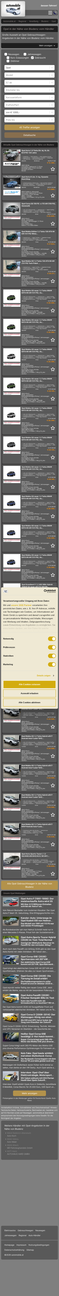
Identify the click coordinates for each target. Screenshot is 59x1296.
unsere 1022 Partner (21, 605)
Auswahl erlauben (29, 693)
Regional (22, 21)
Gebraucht (40, 57)
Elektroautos (10, 1230)
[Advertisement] (29, 1192)
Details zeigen (43, 675)
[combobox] (6, 67)
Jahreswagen (34, 54)
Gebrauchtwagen (25, 1230)
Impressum (21, 1245)
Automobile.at (9, 21)
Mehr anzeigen (29, 1093)
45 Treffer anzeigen (29, 127)
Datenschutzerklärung (14, 1250)
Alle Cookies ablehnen (29, 702)
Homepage (9, 1245)
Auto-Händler (34, 1235)
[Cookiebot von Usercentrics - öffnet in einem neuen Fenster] (44, 591)
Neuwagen (13, 54)
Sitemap (30, 1250)
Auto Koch (11, 1136)
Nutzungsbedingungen (39, 1245)
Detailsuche (29, 135)
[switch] (52, 647)
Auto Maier (12, 1142)
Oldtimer (14, 61)
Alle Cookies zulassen (29, 684)
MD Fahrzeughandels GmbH (19, 1148)
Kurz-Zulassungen (19, 57)
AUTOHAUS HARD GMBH (18, 1154)
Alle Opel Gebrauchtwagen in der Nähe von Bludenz (29, 885)
